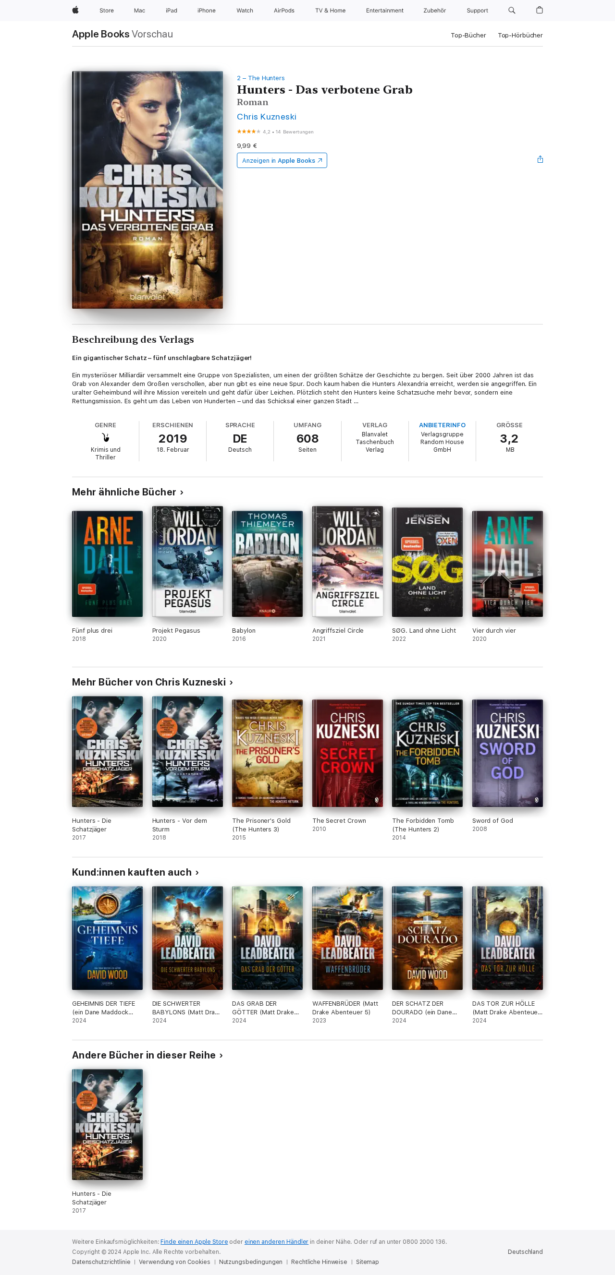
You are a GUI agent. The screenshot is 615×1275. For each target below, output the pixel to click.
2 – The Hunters (261, 78)
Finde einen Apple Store (194, 1242)
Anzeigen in (278, 160)
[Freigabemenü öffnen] (541, 160)
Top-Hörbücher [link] (520, 35)
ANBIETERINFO (442, 425)
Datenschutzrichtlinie (101, 1262)
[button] (511, 10)
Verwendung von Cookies (174, 1262)
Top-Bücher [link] (468, 35)
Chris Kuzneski (267, 116)
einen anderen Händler (276, 1242)
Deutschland (525, 1252)
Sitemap (367, 1262)
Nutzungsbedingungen (251, 1262)
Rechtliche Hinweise (319, 1262)
